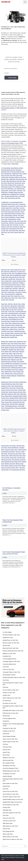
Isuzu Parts (7, 315)
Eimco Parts (10, 232)
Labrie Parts (13, 327)
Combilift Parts (5, 202)
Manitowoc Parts (21, 341)
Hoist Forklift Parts (13, 307)
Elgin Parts (7, 271)
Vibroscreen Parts (6, 459)
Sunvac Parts (8, 402)
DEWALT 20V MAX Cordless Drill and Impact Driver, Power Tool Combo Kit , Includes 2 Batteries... (14, 431)
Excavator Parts (21, 271)
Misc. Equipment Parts (16, 355)
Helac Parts (4, 304)
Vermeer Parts (21, 457)
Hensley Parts (17, 304)
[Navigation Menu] (25, 2)
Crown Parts (16, 208)
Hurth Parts (20, 309)
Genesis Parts (11, 292)
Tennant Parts (5, 445)
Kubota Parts (18, 325)
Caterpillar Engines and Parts (15, 192)
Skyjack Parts (8, 396)
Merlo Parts (15, 351)
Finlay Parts (19, 279)
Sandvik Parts (5, 388)
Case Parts (19, 190)
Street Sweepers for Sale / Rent (13, 400)
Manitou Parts (12, 341)
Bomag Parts (18, 183)
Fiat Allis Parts (11, 279)
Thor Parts (4, 447)
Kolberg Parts (16, 323)
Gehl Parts (15, 288)
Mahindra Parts (5, 337)
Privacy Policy (7, 163)
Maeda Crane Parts (10, 335)
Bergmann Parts (20, 179)
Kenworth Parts (5, 321)
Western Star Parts (10, 463)
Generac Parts (5, 290)
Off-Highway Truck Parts (19, 363)
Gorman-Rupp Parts (10, 294)
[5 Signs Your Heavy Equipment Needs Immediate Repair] (13, 517)
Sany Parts (12, 388)
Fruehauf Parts (17, 286)
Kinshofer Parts (14, 321)
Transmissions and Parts (8, 451)
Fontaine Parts (8, 281)
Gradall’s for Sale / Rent (7, 296)
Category (6, 73)
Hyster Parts (11, 311)
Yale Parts (22, 467)
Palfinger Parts (9, 373)
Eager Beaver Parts (14, 228)
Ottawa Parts (8, 371)
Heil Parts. (11, 299)
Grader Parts (17, 296)
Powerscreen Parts (6, 382)
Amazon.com (4, 148)
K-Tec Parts (21, 317)
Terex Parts (12, 445)
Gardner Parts (8, 288)
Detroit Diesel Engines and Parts (13, 213)
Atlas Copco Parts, (17, 175)
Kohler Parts (8, 323)
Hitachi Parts (13, 306)
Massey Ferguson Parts (11, 347)
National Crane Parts (16, 359)
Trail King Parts (22, 449)
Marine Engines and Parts (7, 108)
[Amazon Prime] (19, 260)
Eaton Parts (22, 230)
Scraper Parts (21, 390)
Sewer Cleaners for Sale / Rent (17, 392)
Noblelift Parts (8, 363)
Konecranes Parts (10, 325)
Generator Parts (13, 290)
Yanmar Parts (5, 469)
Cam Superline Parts (19, 188)
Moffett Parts (18, 357)
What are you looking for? (10, 68)
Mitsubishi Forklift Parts (7, 357)
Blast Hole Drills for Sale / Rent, (15, 181)
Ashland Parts (7, 173)
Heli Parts (10, 304)
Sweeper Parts (14, 404)
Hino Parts (7, 306)
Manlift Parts (13, 337)
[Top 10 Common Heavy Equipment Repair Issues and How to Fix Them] (13, 549)
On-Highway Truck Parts (11, 369)
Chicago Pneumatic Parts (11, 196)
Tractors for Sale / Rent (11, 449)
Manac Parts (4, 341)
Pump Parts (15, 382)
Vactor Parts (13, 457)
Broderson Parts (12, 185)
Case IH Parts (12, 190)
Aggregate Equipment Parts (8, 170)
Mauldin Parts (12, 349)
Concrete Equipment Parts (16, 202)
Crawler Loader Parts (6, 208)
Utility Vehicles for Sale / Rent (17, 455)
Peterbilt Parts (21, 375)
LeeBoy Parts (5, 329)
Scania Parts (19, 388)
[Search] (25, 846)
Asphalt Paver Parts (17, 173)
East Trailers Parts (13, 230)
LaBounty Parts (5, 327)
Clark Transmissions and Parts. (13, 198)
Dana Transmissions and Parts (12, 211)
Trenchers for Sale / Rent (14, 453)
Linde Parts (21, 329)
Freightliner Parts (9, 286)
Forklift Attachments (6, 283)
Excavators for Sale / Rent (8, 273)
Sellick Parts (4, 392)
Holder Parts (21, 307)
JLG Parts (19, 315)
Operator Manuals (11, 375)
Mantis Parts (17, 343)
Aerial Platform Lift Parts (17, 168)
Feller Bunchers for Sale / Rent (17, 277)
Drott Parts (16, 224)
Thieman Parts (20, 445)
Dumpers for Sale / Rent (19, 226)
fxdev (5, 493)
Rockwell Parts (18, 386)
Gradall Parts (18, 294)
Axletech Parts (5, 177)
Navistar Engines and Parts (8, 361)
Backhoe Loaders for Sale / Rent (17, 177)
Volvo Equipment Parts (7, 461)
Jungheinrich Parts (12, 317)
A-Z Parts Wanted (5, 168)
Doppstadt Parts (12, 219)
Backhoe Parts (5, 179)
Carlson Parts (4, 190)
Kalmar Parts (4, 319)
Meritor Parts (8, 351)
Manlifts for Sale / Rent (7, 343)
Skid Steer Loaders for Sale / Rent (10, 394)
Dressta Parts (4, 223)
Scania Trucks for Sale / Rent (9, 390)
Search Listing (12, 77)
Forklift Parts (15, 283)
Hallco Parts (8, 298)
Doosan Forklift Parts (10, 217)
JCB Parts (13, 315)
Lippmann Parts (9, 333)
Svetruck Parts (5, 404)
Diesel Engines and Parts (11, 215)
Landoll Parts (21, 327)
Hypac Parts (4, 311)
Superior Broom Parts (19, 402)
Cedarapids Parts (14, 194)
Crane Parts (11, 206)
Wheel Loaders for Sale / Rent (13, 465)
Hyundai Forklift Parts (20, 311)
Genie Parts (18, 292)
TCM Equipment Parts (11, 406)
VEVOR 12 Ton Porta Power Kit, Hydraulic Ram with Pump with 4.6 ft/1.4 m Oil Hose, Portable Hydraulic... (14, 255)
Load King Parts (18, 333)
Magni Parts (19, 335)
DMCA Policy (15, 163)
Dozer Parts (23, 221)
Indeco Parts (4, 313)
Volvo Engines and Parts (18, 459)
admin (5, 525)
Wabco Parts (17, 461)
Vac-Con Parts (5, 457)
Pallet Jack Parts (5, 269)
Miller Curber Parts (14, 353)
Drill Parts (11, 223)
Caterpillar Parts (5, 194)
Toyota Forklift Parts (13, 447)
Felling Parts (4, 279)
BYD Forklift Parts (8, 188)
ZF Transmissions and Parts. (17, 469)
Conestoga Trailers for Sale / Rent (9, 204)
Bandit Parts (12, 179)
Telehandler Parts (9, 408)
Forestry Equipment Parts (19, 281)
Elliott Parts (13, 271)
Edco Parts (4, 232)
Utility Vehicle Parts (22, 108)
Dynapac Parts (5, 228)
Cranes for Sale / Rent (20, 206)
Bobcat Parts (10, 183)
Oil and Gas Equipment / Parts (9, 365)
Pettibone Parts (5, 377)
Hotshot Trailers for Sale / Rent (9, 309)
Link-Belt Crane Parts (7, 331)
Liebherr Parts (13, 329)
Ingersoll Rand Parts (13, 313)
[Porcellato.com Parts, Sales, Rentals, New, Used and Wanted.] (5, 2)
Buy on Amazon (15, 264)
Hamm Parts (14, 298)
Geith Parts (21, 288)
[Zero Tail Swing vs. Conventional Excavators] (13, 485)
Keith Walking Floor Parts (16, 319)
